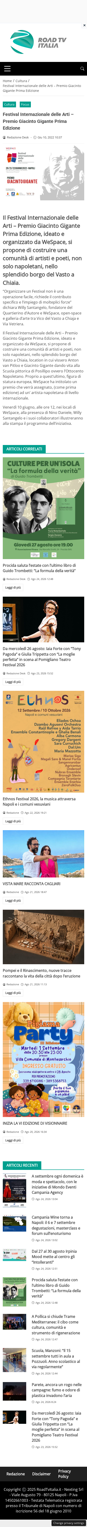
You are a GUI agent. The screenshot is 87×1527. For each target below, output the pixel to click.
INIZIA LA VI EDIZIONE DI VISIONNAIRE (35, 1123)
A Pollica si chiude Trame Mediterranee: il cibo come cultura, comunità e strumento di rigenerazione (56, 1324)
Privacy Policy (64, 1474)
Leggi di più (13, 587)
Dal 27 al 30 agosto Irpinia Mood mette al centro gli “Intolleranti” (54, 1257)
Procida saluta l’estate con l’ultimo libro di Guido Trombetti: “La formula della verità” (39, 568)
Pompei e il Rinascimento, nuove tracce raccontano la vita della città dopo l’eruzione (41, 973)
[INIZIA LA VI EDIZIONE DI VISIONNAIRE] (43, 1059)
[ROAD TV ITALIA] (37, 42)
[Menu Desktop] (7, 68)
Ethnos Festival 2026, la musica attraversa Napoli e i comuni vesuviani (39, 801)
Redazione (15, 1473)
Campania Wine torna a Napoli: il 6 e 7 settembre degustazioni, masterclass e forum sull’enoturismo (56, 1225)
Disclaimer (41, 1473)
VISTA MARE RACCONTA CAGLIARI (31, 883)
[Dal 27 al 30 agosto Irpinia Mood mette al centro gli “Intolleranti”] (14, 1255)
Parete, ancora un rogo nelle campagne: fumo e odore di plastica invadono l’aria (57, 1390)
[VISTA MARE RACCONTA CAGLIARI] (43, 853)
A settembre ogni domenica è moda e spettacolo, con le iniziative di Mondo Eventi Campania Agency (57, 1184)
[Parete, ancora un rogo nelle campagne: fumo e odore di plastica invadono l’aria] (14, 1391)
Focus (25, 104)
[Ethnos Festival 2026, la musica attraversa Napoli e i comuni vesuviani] (43, 742)
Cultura (9, 104)
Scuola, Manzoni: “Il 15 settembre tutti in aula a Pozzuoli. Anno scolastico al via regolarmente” (56, 1358)
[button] (82, 68)
